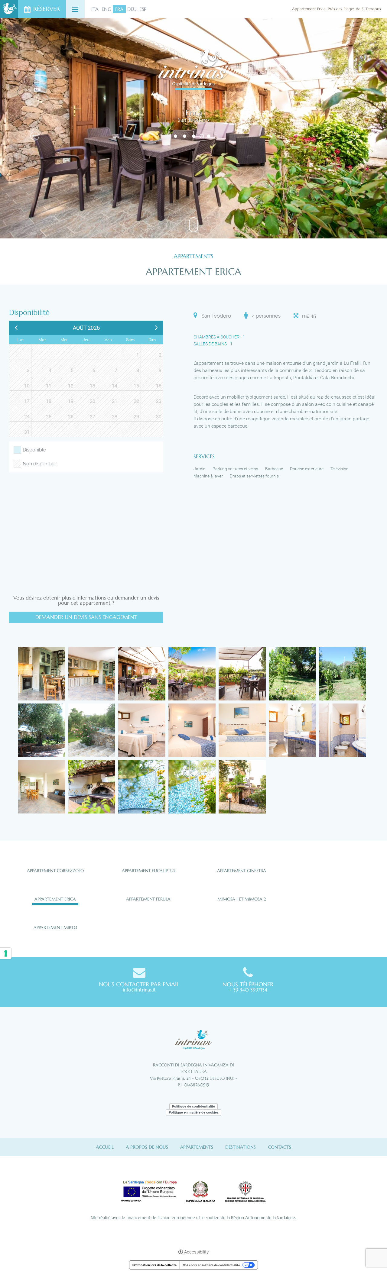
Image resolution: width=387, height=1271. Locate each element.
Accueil (105, 1147)
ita (95, 9)
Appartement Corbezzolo (55, 870)
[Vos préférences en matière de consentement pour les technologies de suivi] (5, 953)
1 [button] (176, 136)
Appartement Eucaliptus (148, 870)
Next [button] (352, 136)
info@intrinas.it (139, 989)
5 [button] (209, 136)
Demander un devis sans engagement (86, 617)
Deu (131, 9)
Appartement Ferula (148, 899)
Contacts (279, 1147)
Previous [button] (34, 136)
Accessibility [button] (196, 1252)
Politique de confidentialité (193, 1106)
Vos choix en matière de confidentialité (211, 1265)
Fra (119, 9)
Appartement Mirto (55, 927)
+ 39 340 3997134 (248, 989)
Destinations (240, 1147)
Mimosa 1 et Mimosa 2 (241, 899)
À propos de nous (147, 1147)
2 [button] (185, 136)
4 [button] (202, 136)
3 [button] (194, 136)
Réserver (46, 9)
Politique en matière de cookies (194, 1112)
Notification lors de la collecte (154, 1265)
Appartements (196, 1147)
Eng (106, 9)
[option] (193, 128)
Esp (142, 9)
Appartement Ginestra (241, 870)
